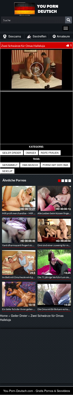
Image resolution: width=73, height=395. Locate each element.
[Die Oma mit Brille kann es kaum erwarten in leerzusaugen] (54, 294)
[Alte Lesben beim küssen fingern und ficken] (54, 198)
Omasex (31, 152)
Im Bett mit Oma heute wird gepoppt (21, 277)
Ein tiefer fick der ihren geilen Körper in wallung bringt (30, 309)
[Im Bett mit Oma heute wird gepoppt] (18, 262)
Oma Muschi (30, 165)
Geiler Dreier (11, 152)
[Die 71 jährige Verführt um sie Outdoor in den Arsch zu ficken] (54, 262)
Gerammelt (9, 165)
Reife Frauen (50, 152)
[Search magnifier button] (68, 19)
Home (4, 316)
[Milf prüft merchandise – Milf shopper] (18, 198)
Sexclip (7, 171)
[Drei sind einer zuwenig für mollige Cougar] (54, 230)
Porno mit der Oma (55, 165)
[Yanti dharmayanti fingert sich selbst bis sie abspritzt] (18, 230)
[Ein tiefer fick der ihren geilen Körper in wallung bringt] (18, 294)
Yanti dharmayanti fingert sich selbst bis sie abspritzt (29, 245)
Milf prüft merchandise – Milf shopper (22, 213)
